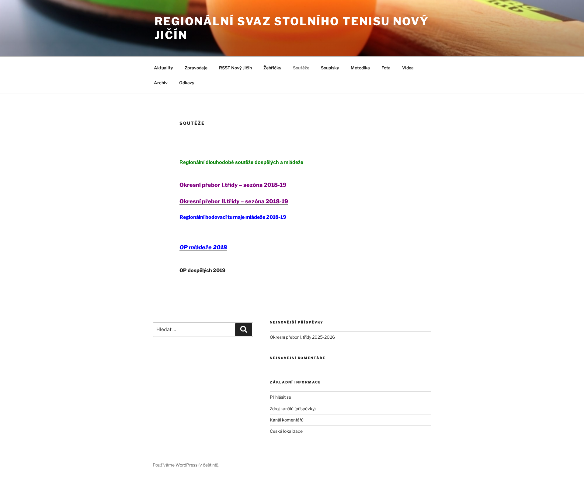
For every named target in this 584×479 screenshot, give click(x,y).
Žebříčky (272, 67)
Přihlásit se (280, 397)
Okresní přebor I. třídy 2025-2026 (302, 337)
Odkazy (186, 82)
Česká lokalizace (286, 431)
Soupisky (330, 67)
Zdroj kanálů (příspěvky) (293, 408)
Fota (386, 67)
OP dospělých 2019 (202, 270)
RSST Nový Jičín (235, 67)
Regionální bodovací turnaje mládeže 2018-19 (232, 217)
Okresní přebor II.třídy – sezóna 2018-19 (233, 201)
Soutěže (301, 67)
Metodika (360, 67)
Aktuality (163, 67)
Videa (408, 67)
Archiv (161, 82)
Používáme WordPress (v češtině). (186, 464)
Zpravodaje (196, 67)
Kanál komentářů (287, 419)
